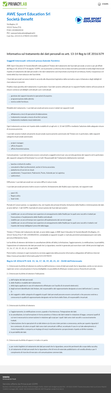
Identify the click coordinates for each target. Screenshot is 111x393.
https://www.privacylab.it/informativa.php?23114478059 (29, 256)
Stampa (105, 4)
